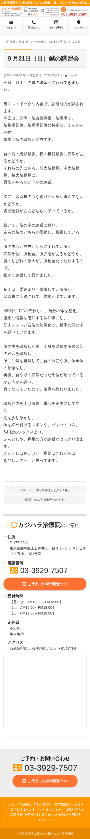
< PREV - (45, 490)
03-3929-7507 (39, 570)
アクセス (79, 25)
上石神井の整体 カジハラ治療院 (53, 833)
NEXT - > (45, 499)
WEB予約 (56, 25)
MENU (11, 25)
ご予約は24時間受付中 (45, 584)
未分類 (73, 75)
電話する (34, 25)
